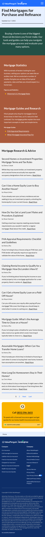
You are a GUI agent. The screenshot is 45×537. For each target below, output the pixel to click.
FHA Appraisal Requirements (18, 131)
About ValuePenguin (32, 450)
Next (24, 396)
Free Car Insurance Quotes (9, 459)
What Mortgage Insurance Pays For (20, 135)
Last (30, 396)
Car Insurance (6, 450)
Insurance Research (32, 462)
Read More (37, 175)
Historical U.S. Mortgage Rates (18, 94)
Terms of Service (31, 469)
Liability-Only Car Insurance (10, 456)
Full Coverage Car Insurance (10, 453)
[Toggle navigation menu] (42, 3)
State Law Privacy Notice (34, 478)
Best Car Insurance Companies (10, 465)
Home (5, 434)
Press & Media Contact (33, 459)
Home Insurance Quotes (9, 472)
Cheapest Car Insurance (8, 462)
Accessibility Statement (8, 532)
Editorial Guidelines (32, 453)
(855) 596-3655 (25, 412)
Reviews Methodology (33, 456)
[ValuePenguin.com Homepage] (14, 4)
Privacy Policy (31, 472)
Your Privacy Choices (33, 475)
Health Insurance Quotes (9, 469)
